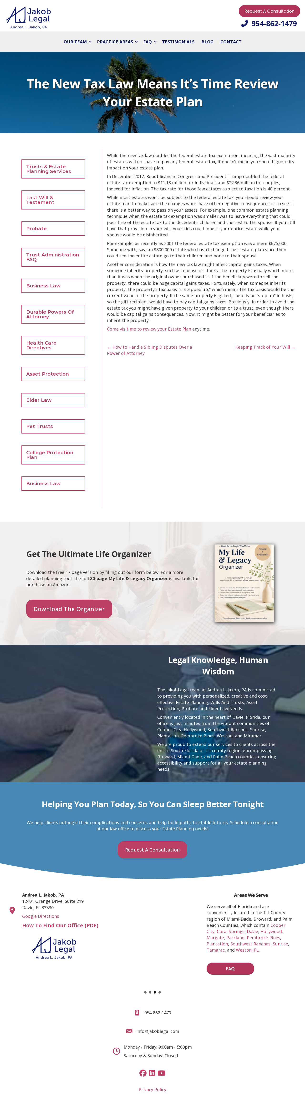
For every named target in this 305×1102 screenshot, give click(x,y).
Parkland (235, 937)
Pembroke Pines (263, 937)
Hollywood (194, 729)
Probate (36, 228)
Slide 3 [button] (155, 992)
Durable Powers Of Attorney (50, 314)
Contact (231, 42)
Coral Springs (230, 931)
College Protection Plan (49, 455)
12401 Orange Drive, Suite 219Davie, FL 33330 (53, 901)
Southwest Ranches (228, 729)
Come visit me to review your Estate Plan (149, 329)
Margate (215, 937)
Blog (207, 42)
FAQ (147, 42)
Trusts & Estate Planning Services (48, 169)
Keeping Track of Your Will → (265, 347)
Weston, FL (247, 950)
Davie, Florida (246, 717)
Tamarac (216, 950)
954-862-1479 (157, 1012)
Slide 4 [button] (159, 992)
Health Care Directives (41, 345)
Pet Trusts (39, 426)
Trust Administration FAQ (52, 257)
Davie (252, 931)
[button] (90, 41)
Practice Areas (115, 42)
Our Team (75, 42)
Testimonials (178, 42)
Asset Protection (47, 374)
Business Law (43, 286)
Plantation (168, 736)
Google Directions (40, 916)
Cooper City (169, 729)
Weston (225, 736)
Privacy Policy (152, 1089)
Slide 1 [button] (145, 992)
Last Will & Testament (40, 200)
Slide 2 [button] (150, 992)
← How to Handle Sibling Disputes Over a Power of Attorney (149, 350)
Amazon (61, 584)
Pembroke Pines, (198, 736)
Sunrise (257, 729)
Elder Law (38, 400)
